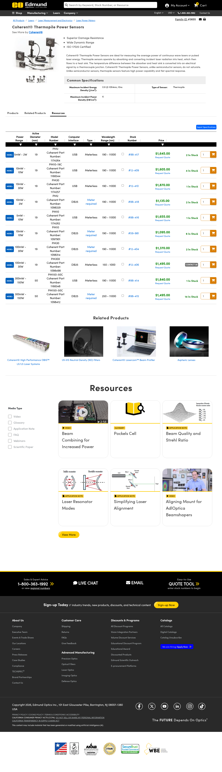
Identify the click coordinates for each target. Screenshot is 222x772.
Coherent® (36, 32)
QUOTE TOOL (181, 583)
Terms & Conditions (55, 714)
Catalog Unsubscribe (171, 637)
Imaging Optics (69, 675)
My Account (179, 5)
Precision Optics (70, 658)
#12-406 (134, 264)
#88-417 (134, 154)
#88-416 (133, 217)
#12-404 (134, 249)
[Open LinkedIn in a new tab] (177, 707)
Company (70, 13)
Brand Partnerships (22, 677)
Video (17, 416)
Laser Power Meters (85, 20)
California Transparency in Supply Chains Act (35, 720)
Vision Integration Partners (124, 631)
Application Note (24, 428)
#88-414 (133, 280)
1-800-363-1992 (187, 12)
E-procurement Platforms (123, 665)
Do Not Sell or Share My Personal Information (80, 717)
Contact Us (205, 12)
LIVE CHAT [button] (88, 582)
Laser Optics (68, 669)
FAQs (64, 637)
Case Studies (18, 660)
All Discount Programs (122, 626)
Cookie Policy (36, 714)
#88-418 (133, 201)
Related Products (35, 113)
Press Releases (19, 654)
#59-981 (133, 233)
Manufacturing (36, 13)
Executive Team (19, 631)
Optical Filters (68, 664)
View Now (83, 443)
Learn (56, 13)
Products (12, 113)
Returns (65, 631)
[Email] (200, 19)
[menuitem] (20, 13)
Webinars (19, 441)
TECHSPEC (18, 671)
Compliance (18, 665)
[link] (201, 2)
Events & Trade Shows (23, 637)
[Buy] (213, 154)
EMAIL (137, 582)
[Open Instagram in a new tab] (190, 707)
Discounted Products (121, 654)
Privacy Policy (19, 714)
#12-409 (134, 170)
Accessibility (72, 714)
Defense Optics (69, 681)
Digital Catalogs (168, 631)
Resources (58, 113)
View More (69, 534)
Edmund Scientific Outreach (124, 660)
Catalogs (166, 626)
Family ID (181, 19)
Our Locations (19, 643)
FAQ (16, 434)
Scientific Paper (23, 447)
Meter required (91, 201)
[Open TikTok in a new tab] (202, 707)
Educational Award (120, 648)
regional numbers (40, 588)
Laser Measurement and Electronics (55, 20)
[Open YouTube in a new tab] (164, 707)
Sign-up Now (166, 605)
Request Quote (162, 157)
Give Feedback (69, 643)
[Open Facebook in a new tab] (139, 707)
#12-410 (134, 186)
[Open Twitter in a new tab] (152, 707)
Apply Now (175, 646)
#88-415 (133, 296)
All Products (18, 20)
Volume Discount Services (123, 637)
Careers (16, 648)
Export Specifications (206, 127)
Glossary (19, 422)
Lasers (31, 20)
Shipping (66, 626)
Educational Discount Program (126, 643)
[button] (189, 12)
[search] (110, 5)
